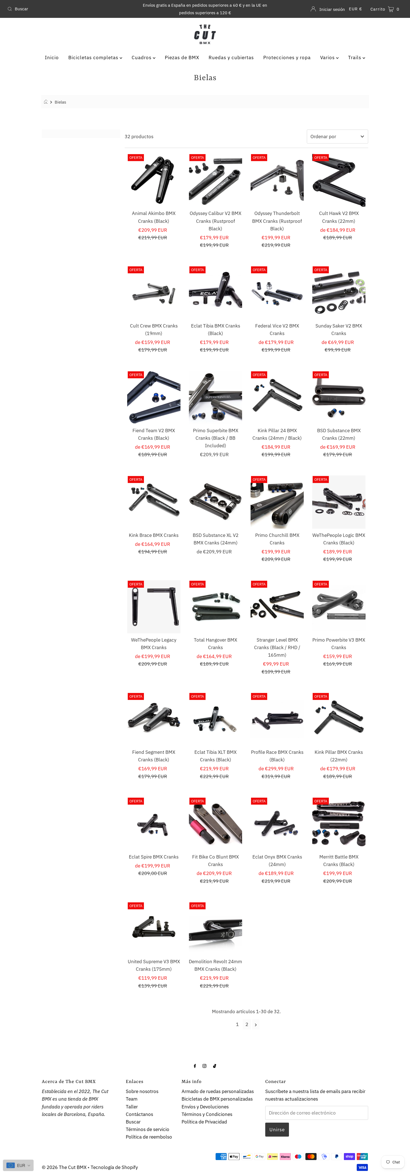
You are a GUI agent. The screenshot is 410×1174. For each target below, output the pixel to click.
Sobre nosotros (142, 1091)
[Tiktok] (214, 1065)
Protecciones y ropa (287, 57)
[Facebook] (195, 1065)
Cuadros (142, 57)
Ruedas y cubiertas (231, 57)
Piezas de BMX (182, 57)
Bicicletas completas (94, 57)
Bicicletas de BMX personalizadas (217, 1099)
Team (132, 1099)
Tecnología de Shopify (114, 1167)
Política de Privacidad (204, 1122)
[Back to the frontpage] (46, 102)
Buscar (133, 1122)
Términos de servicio (147, 1129)
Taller (132, 1107)
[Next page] (256, 1024)
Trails (355, 57)
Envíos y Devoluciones (205, 1107)
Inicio (52, 57)
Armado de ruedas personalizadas (218, 1091)
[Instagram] (204, 1065)
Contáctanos (139, 1114)
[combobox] (70, 9)
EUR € (355, 8)
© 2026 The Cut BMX (64, 1167)
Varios (328, 57)
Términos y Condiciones (207, 1114)
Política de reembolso (149, 1137)
